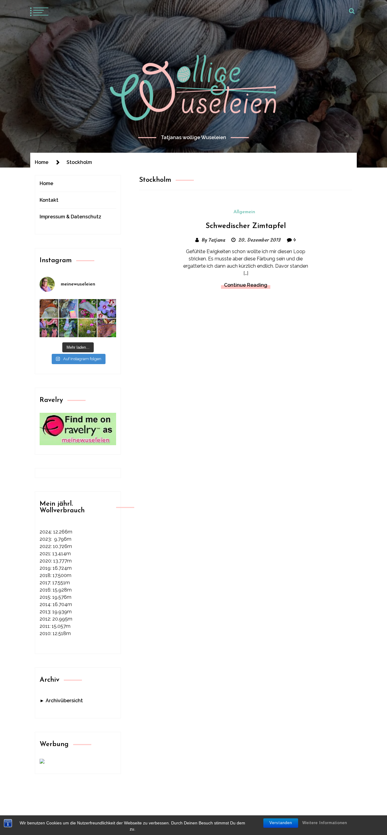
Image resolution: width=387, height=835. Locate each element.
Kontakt (49, 200)
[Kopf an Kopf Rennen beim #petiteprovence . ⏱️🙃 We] (49, 308)
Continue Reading (245, 285)
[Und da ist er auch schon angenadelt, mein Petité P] (106, 327)
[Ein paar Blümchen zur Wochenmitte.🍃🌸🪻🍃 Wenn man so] (87, 327)
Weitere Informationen (324, 822)
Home (46, 183)
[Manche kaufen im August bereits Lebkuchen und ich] (68, 308)
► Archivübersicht (61, 700)
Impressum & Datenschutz (70, 217)
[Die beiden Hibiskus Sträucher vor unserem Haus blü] (106, 308)
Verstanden (280, 822)
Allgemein (244, 212)
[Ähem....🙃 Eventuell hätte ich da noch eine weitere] (68, 327)
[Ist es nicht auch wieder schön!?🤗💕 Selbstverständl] (87, 308)
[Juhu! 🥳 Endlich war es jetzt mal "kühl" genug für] (49, 327)
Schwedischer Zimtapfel (246, 226)
